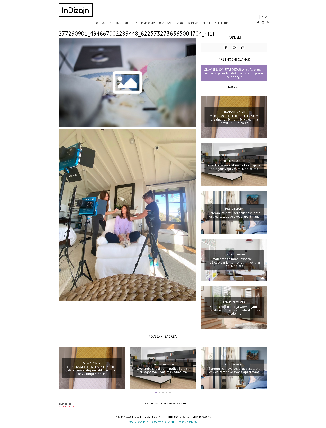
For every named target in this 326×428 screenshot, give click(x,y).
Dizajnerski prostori (234, 254)
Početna (105, 22)
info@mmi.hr (157, 417)
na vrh (264, 403)
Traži (264, 17)
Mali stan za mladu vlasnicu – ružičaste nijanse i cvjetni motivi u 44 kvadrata (234, 262)
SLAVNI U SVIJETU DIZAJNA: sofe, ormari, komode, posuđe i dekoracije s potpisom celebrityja (234, 73)
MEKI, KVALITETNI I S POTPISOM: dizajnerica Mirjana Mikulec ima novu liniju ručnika (234, 119)
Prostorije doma (126, 22)
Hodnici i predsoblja (234, 302)
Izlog (180, 22)
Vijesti (207, 22)
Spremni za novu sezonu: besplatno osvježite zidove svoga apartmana (234, 215)
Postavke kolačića (188, 422)
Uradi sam (166, 22)
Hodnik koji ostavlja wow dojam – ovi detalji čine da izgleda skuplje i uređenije (234, 309)
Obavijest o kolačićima (163, 422)
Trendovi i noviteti (234, 111)
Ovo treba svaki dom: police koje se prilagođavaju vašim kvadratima (234, 167)
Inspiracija (148, 22)
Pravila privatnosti (138, 422)
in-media (193, 22)
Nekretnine (222, 22)
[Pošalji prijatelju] (242, 47)
